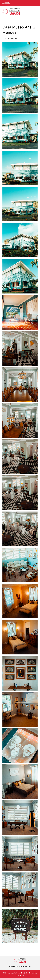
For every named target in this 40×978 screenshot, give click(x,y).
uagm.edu (6, 3)
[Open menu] (36, 18)
